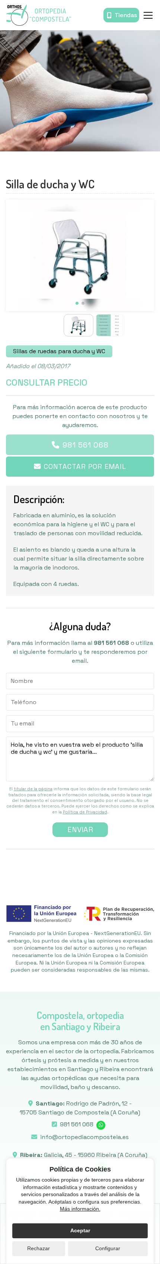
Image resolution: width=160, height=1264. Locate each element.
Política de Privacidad (85, 812)
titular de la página (33, 788)
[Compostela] (38, 15)
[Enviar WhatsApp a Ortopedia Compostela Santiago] (100, 1125)
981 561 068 (86, 445)
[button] (77, 303)
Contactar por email (85, 466)
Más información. (80, 1209)
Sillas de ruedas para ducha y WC (59, 351)
